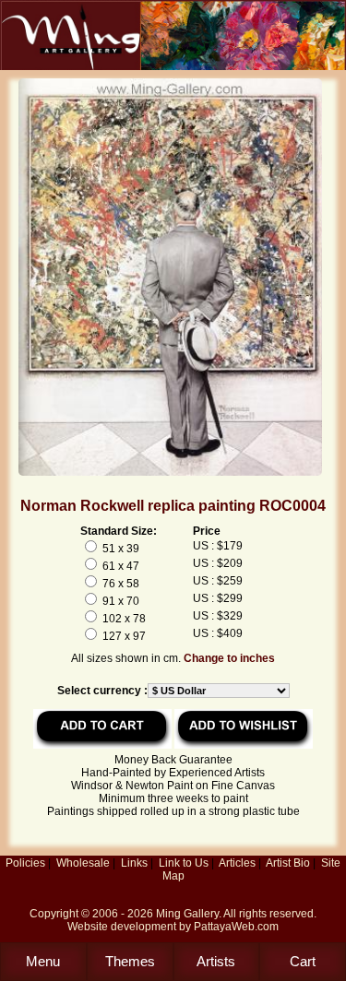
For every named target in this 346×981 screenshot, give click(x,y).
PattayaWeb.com (236, 926)
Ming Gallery (187, 913)
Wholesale (83, 863)
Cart (303, 961)
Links (134, 863)
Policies (25, 863)
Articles (237, 863)
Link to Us (184, 863)
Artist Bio (288, 863)
